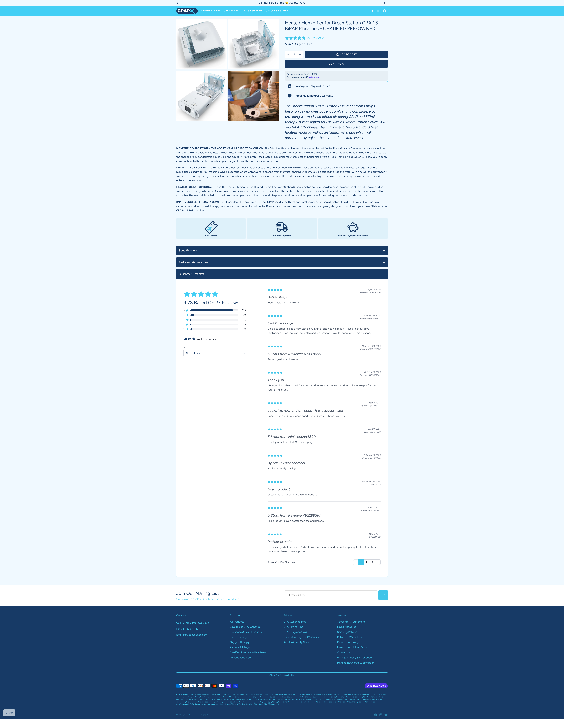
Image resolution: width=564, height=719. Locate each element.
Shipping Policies (347, 632)
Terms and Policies (205, 715)
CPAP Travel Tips (293, 627)
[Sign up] (383, 595)
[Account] (378, 10)
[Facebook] (375, 715)
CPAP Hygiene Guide (295, 632)
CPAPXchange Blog (294, 621)
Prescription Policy (348, 642)
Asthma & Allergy (240, 647)
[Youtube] (386, 715)
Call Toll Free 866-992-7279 (192, 622)
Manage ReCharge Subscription (355, 662)
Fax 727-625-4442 (187, 628)
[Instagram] (381, 715)
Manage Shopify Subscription (354, 657)
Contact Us (343, 652)
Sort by (186, 347)
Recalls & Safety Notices (297, 642)
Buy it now (336, 63)
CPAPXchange (188, 715)
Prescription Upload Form (352, 647)
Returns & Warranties (349, 637)
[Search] (372, 10)
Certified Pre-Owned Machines (248, 652)
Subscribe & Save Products (246, 632)
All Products (237, 621)
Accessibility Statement (351, 621)
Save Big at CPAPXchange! (245, 627)
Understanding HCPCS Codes (301, 637)
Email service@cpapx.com (191, 634)
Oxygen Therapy (239, 642)
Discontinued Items (241, 657)
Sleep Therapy (238, 637)
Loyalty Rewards (346, 627)
